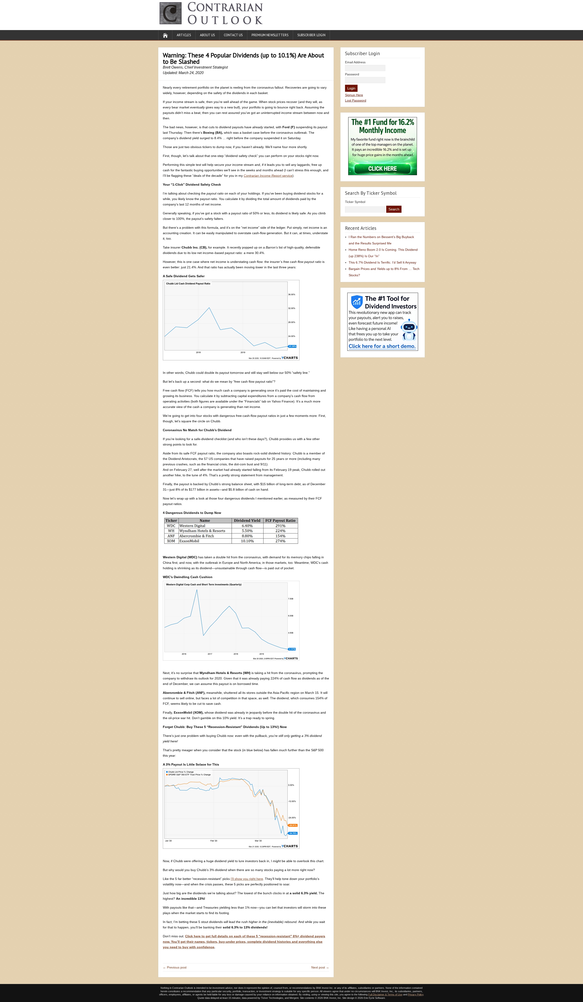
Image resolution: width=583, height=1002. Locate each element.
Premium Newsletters (270, 35)
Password (352, 74)
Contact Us (233, 35)
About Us (207, 35)
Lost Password (355, 100)
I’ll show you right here (247, 879)
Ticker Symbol (355, 202)
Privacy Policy (415, 994)
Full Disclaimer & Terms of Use (385, 994)
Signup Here (354, 95)
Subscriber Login (311, 35)
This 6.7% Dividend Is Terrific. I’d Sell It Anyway (382, 262)
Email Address (355, 62)
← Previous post (175, 967)
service (268, 175)
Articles (184, 35)
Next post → (320, 967)
